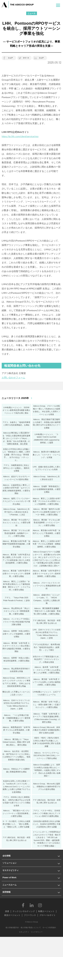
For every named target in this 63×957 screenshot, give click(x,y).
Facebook (23, 905)
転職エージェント (46, 911)
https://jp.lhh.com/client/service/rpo (20, 136)
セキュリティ (24, 932)
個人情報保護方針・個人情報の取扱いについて (23, 927)
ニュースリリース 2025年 (15, 398)
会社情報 (7, 856)
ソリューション (10, 863)
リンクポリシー (37, 932)
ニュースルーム (10, 885)
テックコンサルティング (24, 911)
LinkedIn (31, 905)
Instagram (40, 905)
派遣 (7, 911)
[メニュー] (58, 4)
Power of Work (9, 877)
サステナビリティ (11, 870)
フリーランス (30, 915)
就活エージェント (12, 915)
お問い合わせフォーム (13, 377)
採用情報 (7, 892)
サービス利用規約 (49, 927)
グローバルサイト (47, 915)
